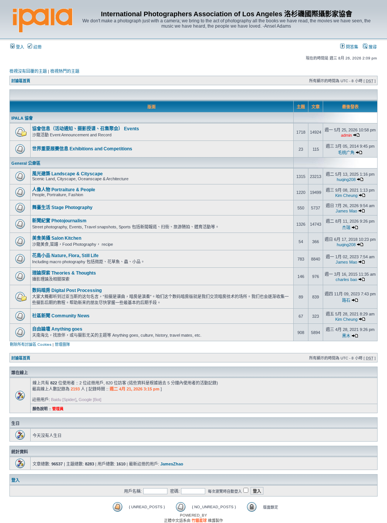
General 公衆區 (25, 163)
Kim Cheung (346, 195)
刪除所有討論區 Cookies (30, 344)
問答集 (351, 47)
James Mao (346, 211)
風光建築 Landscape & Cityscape (67, 173)
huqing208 (346, 179)
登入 (19, 47)
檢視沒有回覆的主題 (28, 71)
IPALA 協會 (22, 118)
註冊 (37, 47)
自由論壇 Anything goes (57, 329)
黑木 (346, 336)
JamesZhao (171, 464)
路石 (346, 300)
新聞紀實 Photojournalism (59, 220)
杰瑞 (346, 227)
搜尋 (372, 47)
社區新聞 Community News (61, 315)
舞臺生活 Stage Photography (62, 207)
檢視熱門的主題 (64, 71)
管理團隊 (62, 344)
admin (346, 135)
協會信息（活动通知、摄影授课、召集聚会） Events (85, 128)
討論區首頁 (20, 81)
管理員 (57, 409)
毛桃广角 (346, 152)
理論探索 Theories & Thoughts (64, 273)
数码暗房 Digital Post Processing (67, 290)
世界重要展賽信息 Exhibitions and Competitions (82, 148)
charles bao (346, 279)
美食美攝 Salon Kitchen (56, 238)
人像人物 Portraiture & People (63, 189)
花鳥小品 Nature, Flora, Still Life (65, 255)
